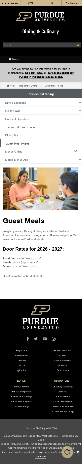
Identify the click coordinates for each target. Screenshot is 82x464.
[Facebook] (27, 339)
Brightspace (21, 350)
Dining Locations (15, 102)
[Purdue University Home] (40, 16)
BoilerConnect (21, 355)
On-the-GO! (12, 111)
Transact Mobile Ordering (20, 127)
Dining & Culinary (40, 31)
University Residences (63, 386)
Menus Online (13, 151)
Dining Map (12, 135)
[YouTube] (45, 339)
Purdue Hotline (21, 386)
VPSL (30, 3)
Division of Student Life (62, 406)
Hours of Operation (17, 119)
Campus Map (63, 370)
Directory (62, 365)
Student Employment (63, 401)
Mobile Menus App (16, 160)
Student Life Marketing (62, 411)
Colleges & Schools (62, 360)
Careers (62, 355)
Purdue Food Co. (62, 396)
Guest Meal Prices (17, 143)
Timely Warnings (21, 406)
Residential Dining (28, 85)
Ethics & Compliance (21, 391)
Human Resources (62, 350)
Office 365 (21, 360)
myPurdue (21, 370)
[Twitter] (36, 339)
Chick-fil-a (62, 391)
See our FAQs (34, 73)
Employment (71, 3)
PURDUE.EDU (12, 3)
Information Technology (21, 396)
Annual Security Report (21, 401)
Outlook (21, 365)
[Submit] (78, 44)
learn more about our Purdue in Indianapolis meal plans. (46, 75)
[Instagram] (54, 339)
